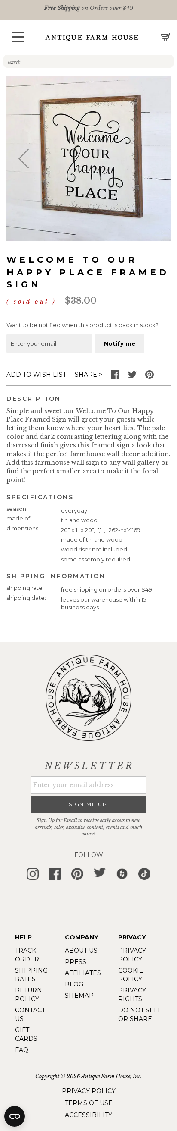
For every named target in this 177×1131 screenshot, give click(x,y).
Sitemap (79, 995)
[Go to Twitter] (132, 377)
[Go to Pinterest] (149, 377)
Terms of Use (89, 1103)
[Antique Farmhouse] (92, 37)
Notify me (119, 343)
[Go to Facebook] (115, 377)
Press (75, 962)
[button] (18, 37)
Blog (74, 984)
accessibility (88, 1115)
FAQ (21, 1050)
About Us (81, 951)
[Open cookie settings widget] (14, 1116)
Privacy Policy (89, 1091)
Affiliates (83, 973)
